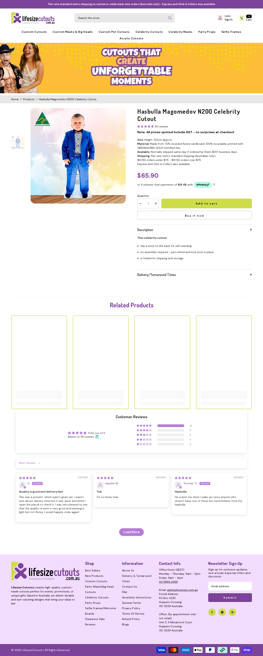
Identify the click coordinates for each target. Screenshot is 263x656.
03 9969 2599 (168, 582)
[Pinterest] (232, 612)
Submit (230, 597)
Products (29, 99)
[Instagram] (222, 612)
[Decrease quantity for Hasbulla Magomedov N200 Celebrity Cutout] (140, 203)
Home (15, 99)
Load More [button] (131, 532)
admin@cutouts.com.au (182, 590)
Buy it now (194, 215)
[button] (146, 126)
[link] (131, 68)
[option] (78, 156)
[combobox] (120, 18)
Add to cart (207, 203)
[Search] (125, 18)
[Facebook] (212, 612)
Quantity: (143, 196)
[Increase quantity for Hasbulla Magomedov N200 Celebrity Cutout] (155, 203)
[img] (27, 478)
